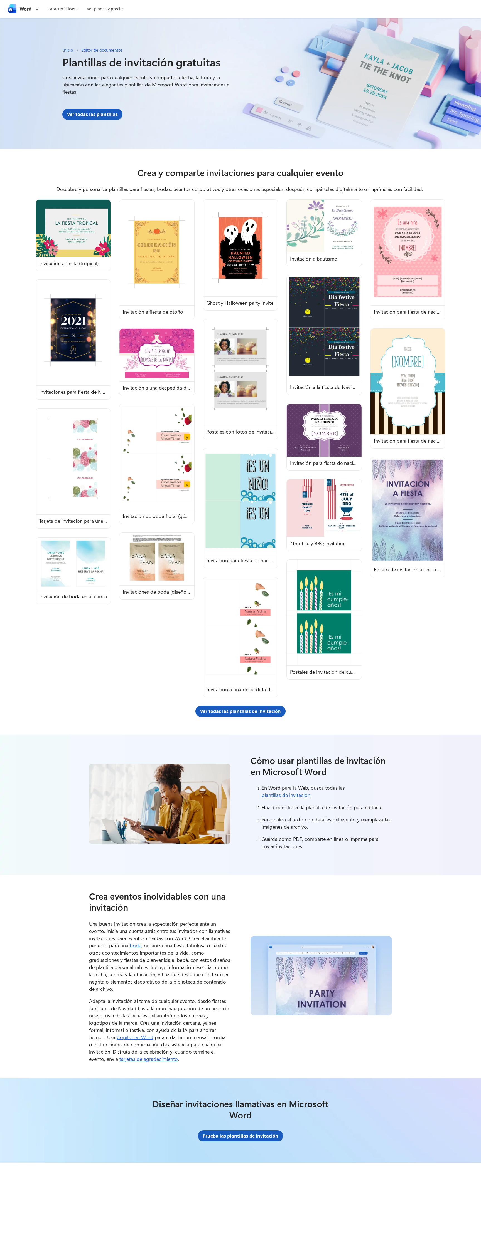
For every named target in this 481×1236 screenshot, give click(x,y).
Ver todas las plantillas (92, 114)
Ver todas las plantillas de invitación (240, 711)
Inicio (68, 50)
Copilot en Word (135, 1037)
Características (61, 8)
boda (135, 945)
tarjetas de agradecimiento (148, 1059)
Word (25, 9)
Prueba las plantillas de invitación (240, 1136)
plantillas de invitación (286, 795)
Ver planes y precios (105, 8)
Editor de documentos (101, 50)
